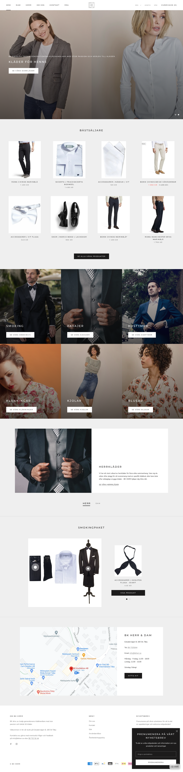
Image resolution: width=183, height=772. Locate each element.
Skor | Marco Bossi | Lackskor (69, 237)
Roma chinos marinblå (25, 182)
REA (67, 5)
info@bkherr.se (135, 653)
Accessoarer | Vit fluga (25, 237)
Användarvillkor (95, 733)
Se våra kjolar (79, 410)
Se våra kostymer (142, 335)
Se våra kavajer (80, 335)
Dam (18, 5)
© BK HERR (15, 764)
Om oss (40, 5)
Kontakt (54, 5)
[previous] (8, 572)
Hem (8, 5)
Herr (28, 5)
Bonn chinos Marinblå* (113, 237)
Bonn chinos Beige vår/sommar (158, 182)
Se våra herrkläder (24, 71)
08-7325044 (132, 647)
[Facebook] (11, 743)
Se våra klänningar (21, 410)
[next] (175, 572)
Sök (155, 5)
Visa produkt (128, 593)
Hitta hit (133, 676)
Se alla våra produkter (92, 256)
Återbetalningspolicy (97, 737)
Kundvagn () (169, 5)
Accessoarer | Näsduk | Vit (113, 182)
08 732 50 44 (33, 738)
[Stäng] (177, 731)
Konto (148, 5)
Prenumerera (156, 762)
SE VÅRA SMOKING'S (20, 335)
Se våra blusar (140, 410)
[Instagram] (16, 743)
